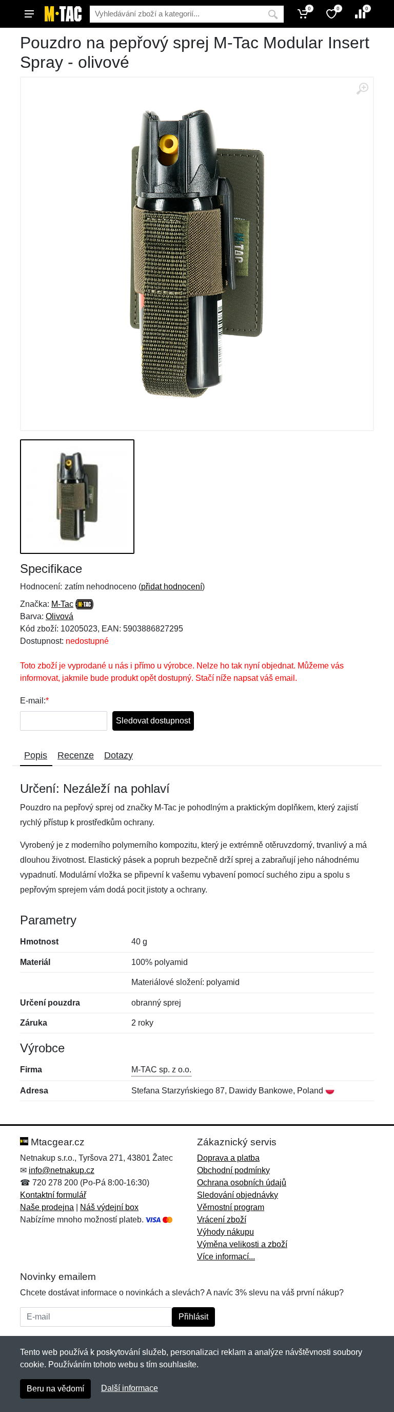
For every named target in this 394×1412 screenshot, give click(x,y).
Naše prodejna (47, 1207)
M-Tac (62, 604)
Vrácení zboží (221, 1219)
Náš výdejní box (109, 1207)
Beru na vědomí (55, 1388)
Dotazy (118, 755)
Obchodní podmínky (233, 1170)
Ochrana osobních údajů (241, 1182)
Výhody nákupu (225, 1232)
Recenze (75, 755)
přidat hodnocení (171, 586)
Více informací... (226, 1256)
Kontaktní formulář (53, 1195)
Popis (35, 755)
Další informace (129, 1388)
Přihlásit (193, 1316)
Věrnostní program (230, 1207)
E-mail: (33, 700)
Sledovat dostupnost (153, 720)
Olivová (59, 616)
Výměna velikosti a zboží (242, 1244)
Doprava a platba (228, 1158)
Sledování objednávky (237, 1195)
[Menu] (29, 14)
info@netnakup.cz (61, 1170)
